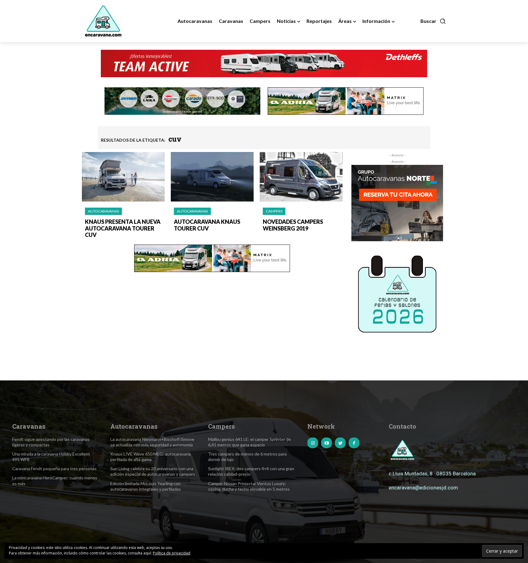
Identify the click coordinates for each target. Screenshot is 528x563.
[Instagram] (312, 443)
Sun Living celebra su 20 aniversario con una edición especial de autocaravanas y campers (152, 471)
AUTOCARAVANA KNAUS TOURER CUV (207, 225)
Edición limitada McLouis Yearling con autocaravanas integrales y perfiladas (145, 486)
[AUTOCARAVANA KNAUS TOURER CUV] (212, 177)
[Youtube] (326, 443)
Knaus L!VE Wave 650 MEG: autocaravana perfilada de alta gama (150, 456)
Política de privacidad (171, 553)
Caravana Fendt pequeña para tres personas (54, 468)
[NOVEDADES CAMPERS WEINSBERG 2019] (301, 177)
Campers (274, 211)
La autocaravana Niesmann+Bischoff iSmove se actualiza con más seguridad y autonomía (152, 442)
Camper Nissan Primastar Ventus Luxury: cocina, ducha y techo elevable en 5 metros (249, 486)
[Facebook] (354, 443)
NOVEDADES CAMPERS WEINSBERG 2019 (293, 225)
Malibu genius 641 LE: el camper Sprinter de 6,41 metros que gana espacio (249, 442)
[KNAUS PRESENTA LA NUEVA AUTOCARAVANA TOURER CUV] (123, 177)
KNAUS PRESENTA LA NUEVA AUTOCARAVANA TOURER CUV (122, 228)
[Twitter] (340, 443)
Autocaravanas (103, 211)
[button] (433, 21)
